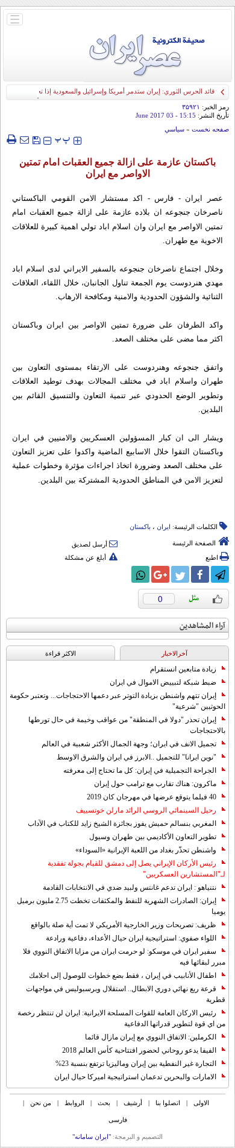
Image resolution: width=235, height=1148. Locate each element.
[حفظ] (36, 139)
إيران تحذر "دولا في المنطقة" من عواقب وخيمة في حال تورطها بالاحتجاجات (126, 725)
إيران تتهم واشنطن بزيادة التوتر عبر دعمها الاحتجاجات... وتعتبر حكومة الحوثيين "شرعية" (117, 701)
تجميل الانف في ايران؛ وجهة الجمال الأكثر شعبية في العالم (129, 744)
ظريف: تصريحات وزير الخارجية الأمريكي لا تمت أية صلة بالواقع (123, 925)
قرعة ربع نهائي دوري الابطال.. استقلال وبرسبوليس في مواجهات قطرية (125, 994)
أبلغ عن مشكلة (85, 557)
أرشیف (133, 1102)
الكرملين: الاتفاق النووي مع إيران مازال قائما (150, 1037)
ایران (164, 526)
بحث (104, 1102)
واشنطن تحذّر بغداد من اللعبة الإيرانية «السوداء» (145, 850)
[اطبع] (11, 139)
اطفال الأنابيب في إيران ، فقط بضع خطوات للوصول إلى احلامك (122, 975)
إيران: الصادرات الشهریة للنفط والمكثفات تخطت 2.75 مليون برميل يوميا (121, 906)
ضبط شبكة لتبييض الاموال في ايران (163, 682)
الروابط (74, 1102)
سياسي (174, 129)
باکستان (140, 526)
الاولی (201, 1102)
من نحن (40, 1102)
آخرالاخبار (174, 653)
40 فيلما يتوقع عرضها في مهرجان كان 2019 (151, 797)
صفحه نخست (210, 129)
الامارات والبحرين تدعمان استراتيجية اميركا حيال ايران (135, 1077)
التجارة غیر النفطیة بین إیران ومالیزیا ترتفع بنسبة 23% (135, 1063)
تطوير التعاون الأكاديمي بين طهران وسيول (152, 836)
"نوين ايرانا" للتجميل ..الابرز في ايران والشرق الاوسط (136, 757)
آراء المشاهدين (202, 626)
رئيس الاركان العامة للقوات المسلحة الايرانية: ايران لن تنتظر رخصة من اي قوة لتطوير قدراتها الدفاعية (121, 1018)
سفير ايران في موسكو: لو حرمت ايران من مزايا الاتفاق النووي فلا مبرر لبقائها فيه (124, 956)
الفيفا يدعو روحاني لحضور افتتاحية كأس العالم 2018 (139, 1050)
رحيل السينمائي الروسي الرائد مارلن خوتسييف (146, 810)
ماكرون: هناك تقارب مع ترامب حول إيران (155, 783)
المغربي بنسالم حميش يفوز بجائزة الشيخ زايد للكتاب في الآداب (122, 823)
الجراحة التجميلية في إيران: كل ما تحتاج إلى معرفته (139, 770)
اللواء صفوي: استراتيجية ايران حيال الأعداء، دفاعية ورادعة (131, 938)
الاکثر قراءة (60, 653)
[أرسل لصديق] (24, 139)
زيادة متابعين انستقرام (183, 669)
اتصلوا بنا (167, 1102)
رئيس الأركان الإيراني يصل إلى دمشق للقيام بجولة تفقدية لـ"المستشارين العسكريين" (136, 868)
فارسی (117, 1119)
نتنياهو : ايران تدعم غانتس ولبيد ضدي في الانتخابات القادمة (129, 887)
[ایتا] (120, 574)
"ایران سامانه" (91, 1136)
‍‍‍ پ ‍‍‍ (63, 139)
